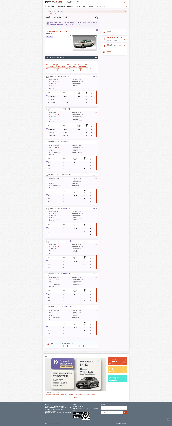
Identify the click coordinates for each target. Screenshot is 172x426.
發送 (125, 412)
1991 (90, 345)
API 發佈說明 (118, 423)
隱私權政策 (124, 423)
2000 (53, 345)
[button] (86, 11)
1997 (65, 345)
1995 (73, 345)
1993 (82, 345)
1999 (57, 345)
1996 (69, 345)
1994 (77, 345)
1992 (86, 345)
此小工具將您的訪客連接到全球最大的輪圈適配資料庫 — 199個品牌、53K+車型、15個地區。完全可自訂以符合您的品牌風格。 (71, 394)
